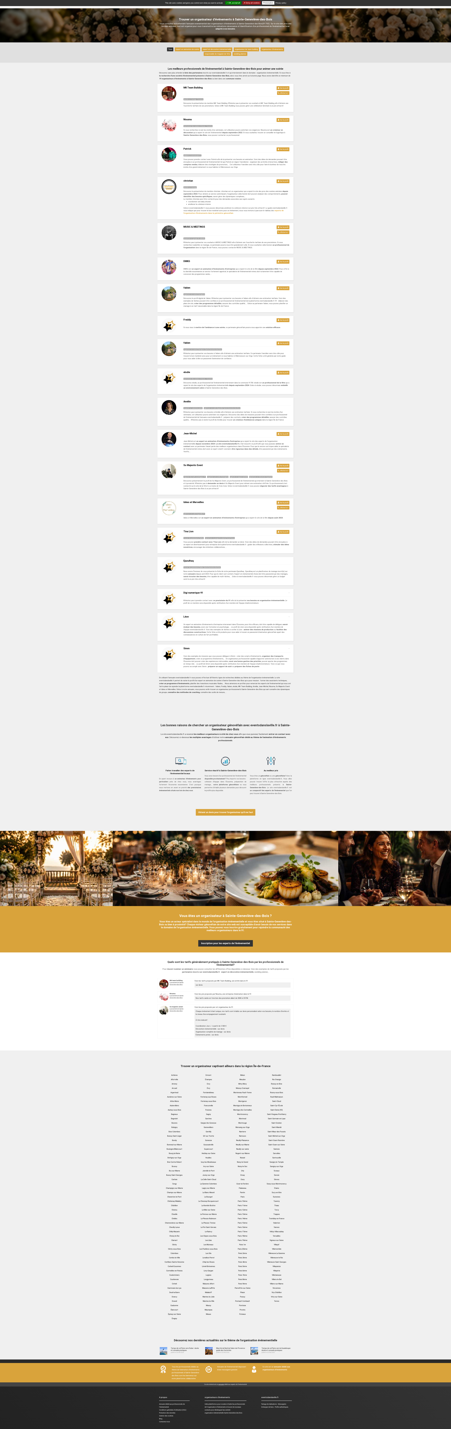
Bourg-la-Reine (174, 1153)
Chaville (174, 1214)
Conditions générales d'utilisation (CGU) (172, 1410)
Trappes (276, 1214)
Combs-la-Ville (174, 1258)
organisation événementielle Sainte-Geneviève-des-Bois (223, 1413)
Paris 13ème (242, 1214)
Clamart (174, 1240)
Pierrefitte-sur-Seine (242, 1288)
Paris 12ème (242, 1210)
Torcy (276, 1210)
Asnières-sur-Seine (174, 1097)
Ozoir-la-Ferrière (242, 1184)
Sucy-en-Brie (277, 1192)
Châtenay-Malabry (174, 1201)
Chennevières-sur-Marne (174, 1223)
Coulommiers (174, 1275)
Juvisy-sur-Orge (208, 1175)
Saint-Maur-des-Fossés (277, 1132)
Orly (242, 1171)
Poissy (242, 1297)
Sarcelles (276, 1153)
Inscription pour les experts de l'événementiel (225, 943)
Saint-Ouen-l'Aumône (277, 1140)
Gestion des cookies (166, 1416)
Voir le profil (283, 88)
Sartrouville (276, 1158)
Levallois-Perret (208, 1258)
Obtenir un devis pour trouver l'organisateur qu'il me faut (225, 812)
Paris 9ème (242, 1284)
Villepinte (276, 1271)
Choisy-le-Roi (174, 1236)
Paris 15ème (242, 1223)
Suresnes (276, 1197)
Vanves (276, 1227)
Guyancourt (208, 1149)
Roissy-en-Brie (276, 1084)
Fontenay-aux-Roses (208, 1097)
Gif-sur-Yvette (208, 1136)
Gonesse (208, 1140)
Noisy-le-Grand (242, 1162)
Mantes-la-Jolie (208, 1297)
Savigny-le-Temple (277, 1162)
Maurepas (208, 1310)
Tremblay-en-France (276, 1218)
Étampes (208, 1079)
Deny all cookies (252, 3)
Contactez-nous (164, 1422)
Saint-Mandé (277, 1127)
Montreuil (242, 1119)
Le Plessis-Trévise (208, 1223)
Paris (243, 1197)
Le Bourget (208, 1197)
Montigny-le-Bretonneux (242, 1106)
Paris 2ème (242, 1253)
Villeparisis (277, 1266)
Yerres (276, 1301)
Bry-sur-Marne (174, 1171)
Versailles (276, 1236)
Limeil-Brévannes (208, 1266)
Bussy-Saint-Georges (174, 1175)
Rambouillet (276, 1075)
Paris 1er (242, 1245)
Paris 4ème (242, 1262)
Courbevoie (174, 1279)
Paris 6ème (242, 1271)
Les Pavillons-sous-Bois (209, 1249)
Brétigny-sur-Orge (174, 1158)
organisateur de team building (246, 49)
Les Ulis (208, 1253)
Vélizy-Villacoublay (277, 1232)
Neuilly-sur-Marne (242, 1145)
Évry (208, 1088)
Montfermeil (242, 1097)
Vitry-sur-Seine (276, 1297)
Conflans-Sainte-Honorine (174, 1262)
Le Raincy (208, 1232)
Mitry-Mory (242, 1084)
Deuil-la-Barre (174, 1292)
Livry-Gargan (208, 1271)
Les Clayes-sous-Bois (208, 1236)
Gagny (208, 1114)
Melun (242, 1075)
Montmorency (242, 1114)
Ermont (208, 1075)
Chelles (174, 1218)
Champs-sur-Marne (174, 1192)
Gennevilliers (208, 1127)
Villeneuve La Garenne (276, 1253)
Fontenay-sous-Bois (208, 1101)
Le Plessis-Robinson (208, 1218)
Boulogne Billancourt (174, 1149)
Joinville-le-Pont (208, 1171)
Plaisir (242, 1292)
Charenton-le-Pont (174, 1197)
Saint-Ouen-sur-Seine (276, 1145)
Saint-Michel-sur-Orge (276, 1136)
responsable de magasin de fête (217, 54)
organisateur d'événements (272, 49)
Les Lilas (208, 1240)
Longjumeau (208, 1279)
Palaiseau (242, 1188)
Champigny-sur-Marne (174, 1188)
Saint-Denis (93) (276, 1110)
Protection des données (167, 1413)
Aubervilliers (174, 1106)
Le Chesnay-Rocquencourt (208, 1201)
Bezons (174, 1123)
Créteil (174, 1284)
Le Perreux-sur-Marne (208, 1214)
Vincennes (277, 1288)
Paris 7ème (242, 1275)
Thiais (276, 1205)
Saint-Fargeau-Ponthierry (276, 1114)
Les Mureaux (208, 1245)
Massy (208, 1305)
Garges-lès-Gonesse (208, 1123)
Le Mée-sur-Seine (208, 1210)
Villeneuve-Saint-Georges (276, 1262)
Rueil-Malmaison (276, 1097)
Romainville (276, 1088)
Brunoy (174, 1166)
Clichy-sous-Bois (174, 1249)
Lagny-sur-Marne (208, 1188)
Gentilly (208, 1132)
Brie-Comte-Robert (174, 1162)
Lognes (208, 1275)
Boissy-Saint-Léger (174, 1136)
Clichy (174, 1245)
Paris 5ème (242, 1266)
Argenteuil (174, 1092)
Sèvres (276, 1179)
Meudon (242, 1079)
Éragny (174, 1318)
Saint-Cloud (276, 1101)
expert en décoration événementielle (217, 49)
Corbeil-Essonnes (174, 1266)
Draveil (174, 1301)
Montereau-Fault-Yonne (242, 1092)
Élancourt (174, 1310)
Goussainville (208, 1145)
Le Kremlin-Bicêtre (208, 1205)
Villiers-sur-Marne (276, 1284)
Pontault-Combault (242, 1301)
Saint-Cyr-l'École (276, 1106)
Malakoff (208, 1292)
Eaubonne (174, 1305)
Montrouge (242, 1123)
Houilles (208, 1158)
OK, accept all (234, 3)
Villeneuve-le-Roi (276, 1258)
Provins (242, 1310)
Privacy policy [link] (281, 3)
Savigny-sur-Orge (276, 1166)
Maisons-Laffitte (208, 1288)
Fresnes (208, 1110)
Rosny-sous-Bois (276, 1092)
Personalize (268, 3)
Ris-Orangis (276, 1079)
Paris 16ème (242, 1227)
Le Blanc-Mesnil (208, 1192)
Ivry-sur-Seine (208, 1166)
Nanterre (242, 1132)
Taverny (277, 1201)
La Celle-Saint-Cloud (208, 1179)
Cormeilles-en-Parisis (174, 1271)
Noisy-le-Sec (242, 1166)
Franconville (208, 1106)
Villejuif (276, 1245)
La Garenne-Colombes (208, 1184)
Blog (160, 1419)
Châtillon (174, 1205)
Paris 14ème (242, 1218)
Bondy (174, 1140)
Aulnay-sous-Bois (174, 1110)
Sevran (276, 1175)
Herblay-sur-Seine (208, 1153)
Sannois (277, 1149)
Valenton (276, 1223)
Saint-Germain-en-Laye (276, 1119)
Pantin (242, 1192)
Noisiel (242, 1158)
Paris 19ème (242, 1240)
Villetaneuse (276, 1275)
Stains (276, 1188)
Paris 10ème (242, 1201)
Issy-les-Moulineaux (208, 1162)
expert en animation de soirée (187, 49)
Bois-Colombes (174, 1132)
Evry (208, 1084)
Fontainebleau (208, 1092)
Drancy (174, 1297)
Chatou (174, 1210)
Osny (243, 1179)
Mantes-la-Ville (208, 1301)
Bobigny (174, 1127)
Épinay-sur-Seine (174, 1314)
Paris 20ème (242, 1249)
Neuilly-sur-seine (242, 1149)
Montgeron (242, 1101)
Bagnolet (174, 1119)
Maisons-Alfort (208, 1284)
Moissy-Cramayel (242, 1088)
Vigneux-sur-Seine (277, 1240)
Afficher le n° (284, 93)
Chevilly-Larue (174, 1227)
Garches (208, 1119)
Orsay (242, 1175)
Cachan (174, 1179)
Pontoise (242, 1305)
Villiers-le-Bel (277, 1279)
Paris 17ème (242, 1232)
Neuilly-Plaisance (242, 1140)
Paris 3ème (242, 1258)
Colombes (174, 1253)
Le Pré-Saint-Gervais (208, 1227)
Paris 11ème (242, 1205)
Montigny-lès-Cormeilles (242, 1110)
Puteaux (242, 1314)
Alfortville (174, 1079)
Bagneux (174, 1114)
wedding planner (240, 54)
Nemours (242, 1136)
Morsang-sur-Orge (243, 1127)
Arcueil (174, 1088)
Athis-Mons (174, 1101)
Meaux (208, 1314)
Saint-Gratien (277, 1123)
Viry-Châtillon (277, 1292)
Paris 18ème (242, 1236)
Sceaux (276, 1171)
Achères (174, 1075)
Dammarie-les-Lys (174, 1288)
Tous (170, 49)
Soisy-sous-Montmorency (276, 1184)
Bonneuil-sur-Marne (174, 1145)
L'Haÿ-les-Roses (208, 1262)
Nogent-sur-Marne (243, 1153)
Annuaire (162, 1404)
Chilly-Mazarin (174, 1232)
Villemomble (276, 1249)
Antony (174, 1084)
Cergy (174, 1184)
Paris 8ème (242, 1279)
